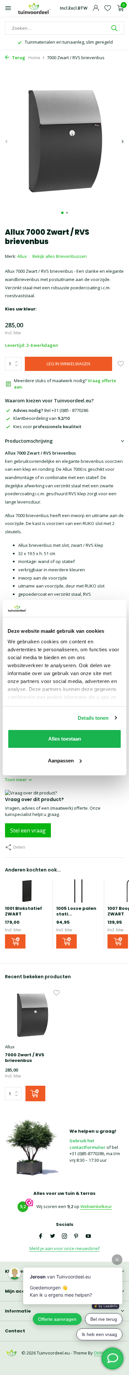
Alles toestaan (64, 739)
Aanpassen (61, 760)
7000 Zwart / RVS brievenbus (24, 1058)
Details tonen (93, 718)
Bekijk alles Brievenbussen (59, 256)
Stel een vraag (28, 830)
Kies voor (47, 426)
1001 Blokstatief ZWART (23, 911)
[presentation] (6, 141)
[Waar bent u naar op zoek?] (115, 28)
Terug (18, 58)
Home (34, 58)
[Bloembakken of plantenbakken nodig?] (35, 8)
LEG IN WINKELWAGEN (68, 364)
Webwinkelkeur (96, 1206)
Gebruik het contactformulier (87, 1144)
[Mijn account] (96, 8)
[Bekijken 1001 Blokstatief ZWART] (27, 892)
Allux (22, 256)
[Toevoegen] (15, 941)
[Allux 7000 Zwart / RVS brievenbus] (32, 1015)
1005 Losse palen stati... (76, 911)
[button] (62, 213)
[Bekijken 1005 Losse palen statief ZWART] (78, 892)
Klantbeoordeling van (41, 418)
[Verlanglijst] (107, 8)
